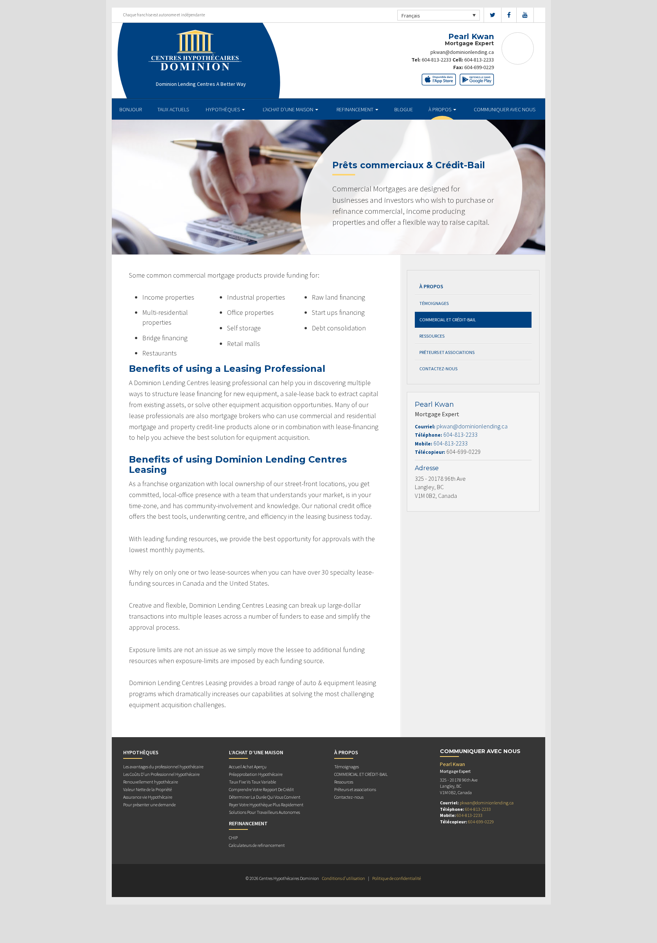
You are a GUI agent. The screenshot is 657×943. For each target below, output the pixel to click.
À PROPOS (440, 109)
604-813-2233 (436, 59)
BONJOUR (130, 109)
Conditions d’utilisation (343, 878)
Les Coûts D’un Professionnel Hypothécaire (161, 774)
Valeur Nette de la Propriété (147, 789)
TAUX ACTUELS (173, 109)
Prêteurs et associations (446, 352)
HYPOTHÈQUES (223, 109)
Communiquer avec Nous (504, 109)
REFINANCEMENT (355, 109)
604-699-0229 (479, 67)
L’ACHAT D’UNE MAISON (288, 109)
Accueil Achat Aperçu (248, 766)
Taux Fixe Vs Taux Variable (252, 782)
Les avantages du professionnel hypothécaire (163, 766)
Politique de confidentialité (396, 878)
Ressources (431, 336)
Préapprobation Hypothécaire (255, 774)
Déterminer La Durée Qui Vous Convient (264, 797)
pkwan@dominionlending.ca (462, 52)
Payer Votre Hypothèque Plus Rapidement (266, 804)
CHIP (233, 837)
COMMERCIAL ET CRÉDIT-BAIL (447, 319)
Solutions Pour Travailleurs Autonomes (264, 812)
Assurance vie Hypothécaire (147, 797)
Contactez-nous (438, 368)
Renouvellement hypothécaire (150, 782)
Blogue (403, 109)
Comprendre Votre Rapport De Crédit (261, 789)
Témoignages (434, 303)
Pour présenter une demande (149, 804)
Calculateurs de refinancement (257, 845)
